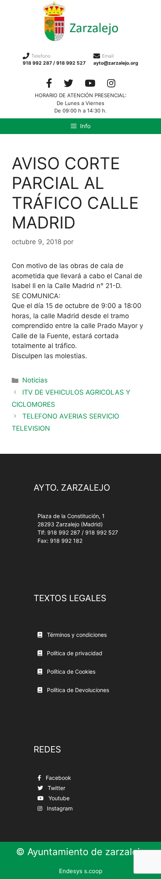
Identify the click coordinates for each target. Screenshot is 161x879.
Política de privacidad (73, 653)
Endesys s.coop (80, 871)
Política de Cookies (70, 671)
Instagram (59, 808)
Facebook (57, 777)
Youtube (58, 798)
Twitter (55, 788)
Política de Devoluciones (77, 690)
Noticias (35, 380)
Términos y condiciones (76, 634)
